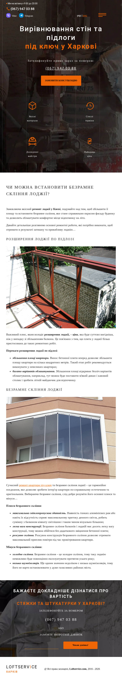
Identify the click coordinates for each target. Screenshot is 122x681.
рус (85, 15)
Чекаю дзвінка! (80, 645)
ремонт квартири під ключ (35, 485)
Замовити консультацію (61, 80)
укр (79, 15)
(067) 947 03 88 (22, 9)
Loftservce (21, 669)
